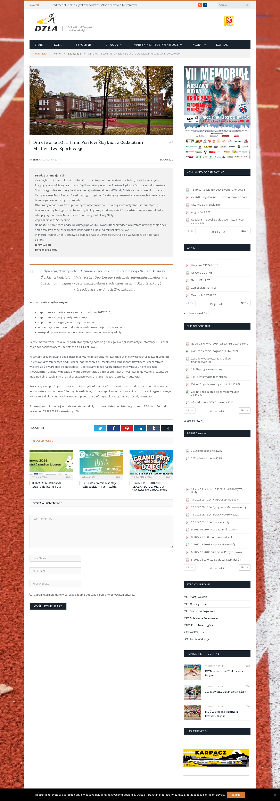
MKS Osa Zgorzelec (196, 604)
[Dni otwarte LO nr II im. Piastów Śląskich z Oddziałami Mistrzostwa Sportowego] (101, 101)
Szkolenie (83, 45)
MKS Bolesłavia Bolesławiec (201, 618)
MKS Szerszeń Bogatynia (199, 611)
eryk (36, 159)
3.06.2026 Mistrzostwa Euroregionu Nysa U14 (46, 484)
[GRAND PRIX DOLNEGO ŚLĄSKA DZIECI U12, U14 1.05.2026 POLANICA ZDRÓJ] (151, 464)
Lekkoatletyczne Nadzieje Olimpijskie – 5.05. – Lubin (99, 484)
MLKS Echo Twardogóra (198, 625)
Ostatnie (213, 653)
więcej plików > (193, 420)
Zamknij (236, 794)
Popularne (194, 653)
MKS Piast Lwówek (195, 597)
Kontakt (223, 45)
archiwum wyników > (197, 313)
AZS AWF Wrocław (195, 632)
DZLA (57, 45)
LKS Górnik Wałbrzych (197, 639)
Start (39, 45)
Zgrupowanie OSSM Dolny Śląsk (225, 691)
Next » (244, 230)
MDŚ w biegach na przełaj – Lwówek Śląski (223, 714)
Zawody (112, 45)
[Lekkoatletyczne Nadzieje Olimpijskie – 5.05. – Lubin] (101, 464)
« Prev (189, 230)
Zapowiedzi (166, 159)
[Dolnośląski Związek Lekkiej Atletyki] (64, 23)
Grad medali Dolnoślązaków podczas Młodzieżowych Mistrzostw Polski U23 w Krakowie (97, 5)
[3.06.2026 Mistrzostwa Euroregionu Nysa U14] (51, 464)
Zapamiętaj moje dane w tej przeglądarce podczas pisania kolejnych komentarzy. (84, 594)
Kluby (197, 45)
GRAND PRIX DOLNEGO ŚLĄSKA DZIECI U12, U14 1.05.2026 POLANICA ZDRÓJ (150, 486)
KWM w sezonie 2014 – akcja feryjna (224, 673)
